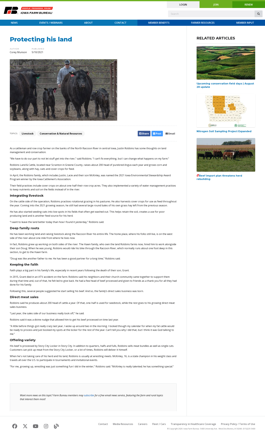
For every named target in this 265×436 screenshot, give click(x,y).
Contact (121, 22)
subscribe (89, 395)
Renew (249, 4)
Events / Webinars (51, 22)
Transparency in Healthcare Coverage (193, 424)
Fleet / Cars (159, 424)
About (88, 22)
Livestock (28, 133)
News (14, 22)
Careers (142, 424)
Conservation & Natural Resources (61, 133)
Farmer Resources (203, 22)
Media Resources (123, 424)
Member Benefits (158, 22)
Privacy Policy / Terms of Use (238, 424)
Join (216, 4)
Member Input (245, 22)
